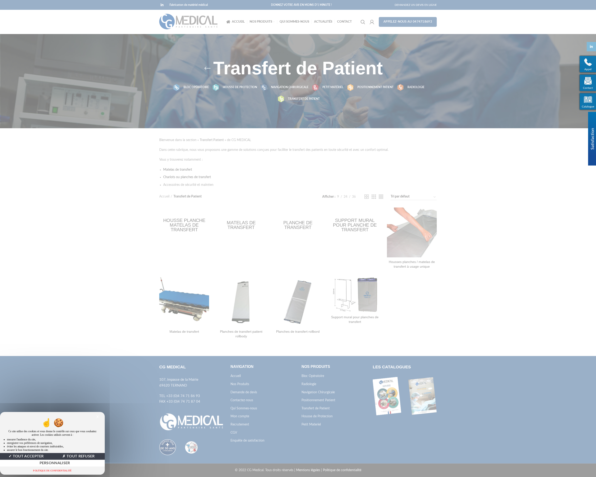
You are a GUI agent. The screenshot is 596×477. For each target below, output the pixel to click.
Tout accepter (28, 456)
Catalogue (588, 106)
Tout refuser (80, 456)
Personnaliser (55, 463)
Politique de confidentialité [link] (52, 470)
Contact (588, 87)
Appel (588, 69)
